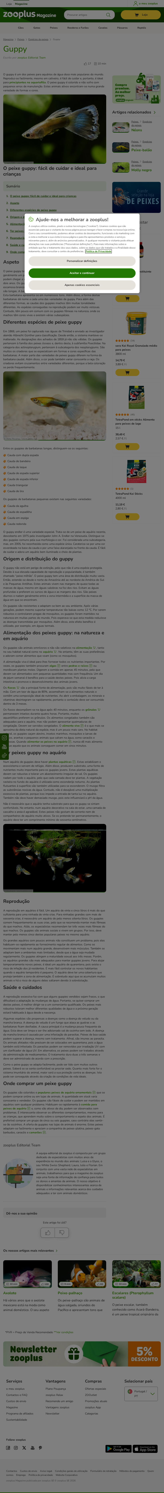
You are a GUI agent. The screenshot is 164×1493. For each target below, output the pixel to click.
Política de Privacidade (98, 251)
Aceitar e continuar (82, 273)
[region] (82, 253)
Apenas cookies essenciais (82, 285)
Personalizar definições (82, 261)
